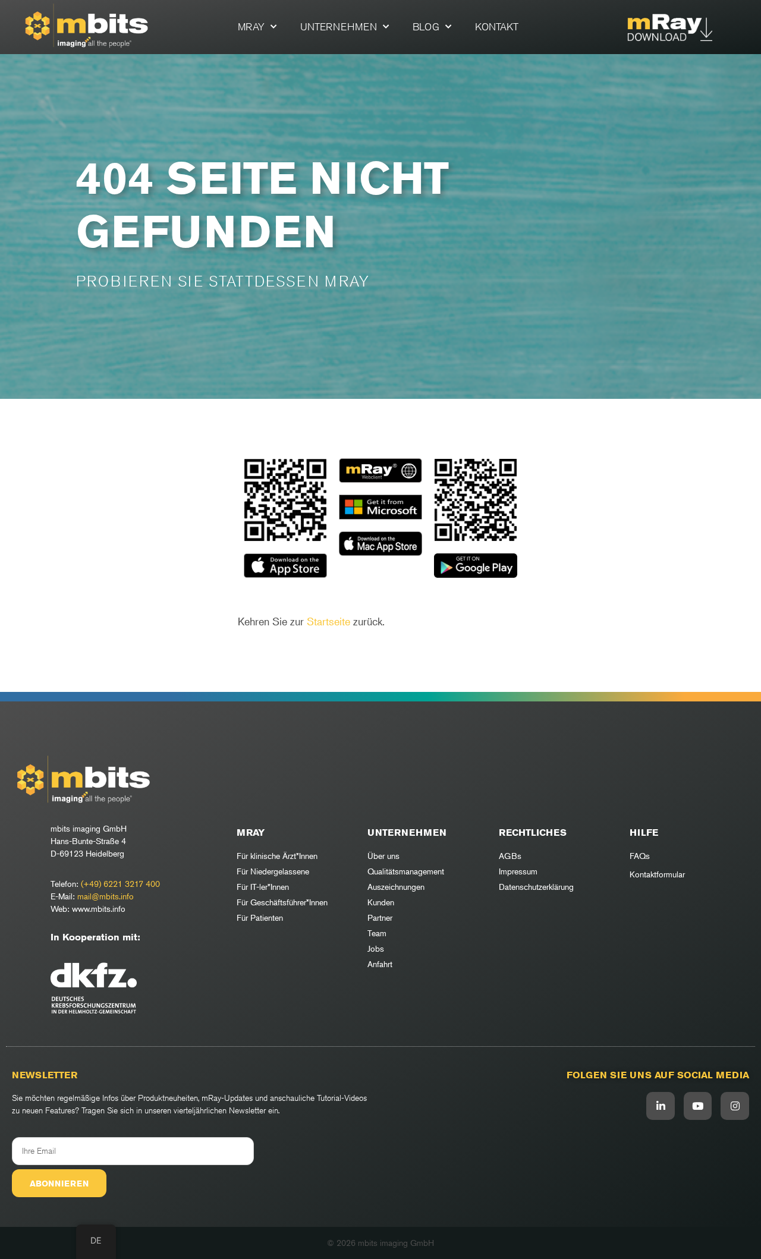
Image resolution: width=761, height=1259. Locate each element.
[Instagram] (735, 1106)
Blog (426, 27)
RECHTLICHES (533, 832)
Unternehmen (338, 27)
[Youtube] (698, 1106)
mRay (251, 27)
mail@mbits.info (105, 896)
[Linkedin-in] (660, 1106)
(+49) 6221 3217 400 (120, 884)
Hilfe (644, 832)
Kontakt (496, 27)
